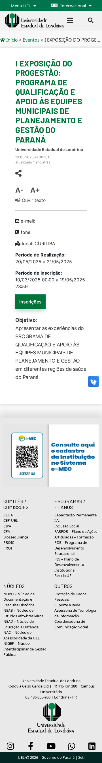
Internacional (73, 5)
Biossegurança (15, 537)
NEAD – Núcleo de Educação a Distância (21, 624)
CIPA (7, 526)
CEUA (8, 515)
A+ (35, 190)
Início (11, 40)
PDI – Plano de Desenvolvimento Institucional (69, 565)
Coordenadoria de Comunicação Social (71, 624)
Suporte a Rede (67, 604)
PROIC (8, 542)
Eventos (31, 40)
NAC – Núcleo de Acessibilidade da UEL (21, 635)
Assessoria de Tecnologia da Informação (75, 613)
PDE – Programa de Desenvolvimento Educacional (70, 548)
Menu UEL (21, 5)
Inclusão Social (66, 526)
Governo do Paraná (58, 757)
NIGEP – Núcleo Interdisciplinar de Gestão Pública (24, 649)
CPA (6, 531)
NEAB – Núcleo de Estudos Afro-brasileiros (23, 613)
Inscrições (30, 302)
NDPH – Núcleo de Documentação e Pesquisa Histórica (19, 599)
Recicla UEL (63, 575)
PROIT (8, 548)
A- (19, 190)
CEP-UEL (10, 520)
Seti (81, 757)
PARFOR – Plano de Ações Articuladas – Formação (75, 534)
